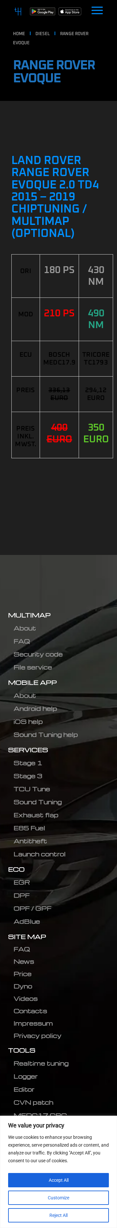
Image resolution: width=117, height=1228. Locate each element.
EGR (22, 882)
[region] (58, 1172)
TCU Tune (32, 789)
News (24, 961)
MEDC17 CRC (40, 1115)
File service (33, 667)
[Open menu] (97, 11)
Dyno (23, 986)
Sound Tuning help (46, 734)
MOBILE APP (32, 682)
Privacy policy (37, 1035)
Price (23, 974)
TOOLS (21, 1050)
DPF (22, 895)
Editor (24, 1089)
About (25, 628)
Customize (58, 1197)
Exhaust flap (36, 815)
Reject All (58, 1215)
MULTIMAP (29, 615)
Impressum (33, 1023)
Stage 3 (28, 776)
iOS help (28, 721)
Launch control (40, 854)
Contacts (30, 1011)
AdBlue (27, 921)
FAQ (22, 641)
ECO (16, 869)
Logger (26, 1076)
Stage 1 (28, 763)
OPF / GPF (32, 908)
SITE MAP (27, 936)
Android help (35, 708)
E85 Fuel (29, 828)
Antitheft (30, 841)
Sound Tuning (38, 802)
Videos (26, 998)
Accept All (59, 1180)
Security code (38, 654)
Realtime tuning (41, 1063)
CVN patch (33, 1102)
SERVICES (28, 750)
